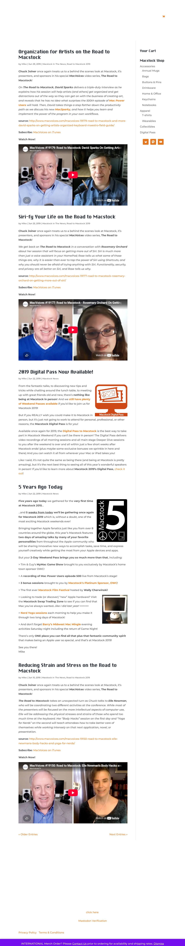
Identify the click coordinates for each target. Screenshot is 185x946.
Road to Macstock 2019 (78, 64)
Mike (24, 64)
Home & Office (151, 93)
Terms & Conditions (51, 932)
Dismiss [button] (159, 943)
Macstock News (50, 378)
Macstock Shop (150, 16)
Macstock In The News (54, 64)
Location (101, 16)
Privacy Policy (27, 932)
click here (92, 912)
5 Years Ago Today (40, 487)
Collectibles (147, 126)
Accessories (147, 66)
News (115, 16)
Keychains (149, 99)
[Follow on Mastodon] (86, 874)
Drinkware (149, 87)
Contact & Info (128, 16)
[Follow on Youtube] (92, 874)
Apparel (145, 110)
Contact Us (79, 943)
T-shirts (147, 115)
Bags (145, 76)
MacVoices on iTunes (47, 132)
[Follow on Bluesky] (98, 874)
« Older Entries (28, 834)
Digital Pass (147, 132)
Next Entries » (118, 834)
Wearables (149, 121)
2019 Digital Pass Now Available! (55, 372)
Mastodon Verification (92, 920)
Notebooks (149, 105)
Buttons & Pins (151, 82)
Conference (85, 16)
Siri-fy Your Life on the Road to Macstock (66, 217)
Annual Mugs (150, 70)
